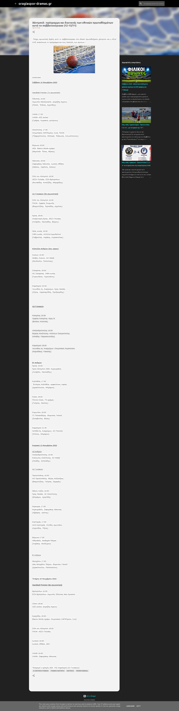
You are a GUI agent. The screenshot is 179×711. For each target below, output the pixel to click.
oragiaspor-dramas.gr (35, 3)
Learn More (130, 706)
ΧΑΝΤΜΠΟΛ (70, 670)
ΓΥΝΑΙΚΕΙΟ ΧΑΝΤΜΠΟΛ (57, 670)
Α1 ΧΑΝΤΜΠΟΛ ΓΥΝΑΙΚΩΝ (40, 670)
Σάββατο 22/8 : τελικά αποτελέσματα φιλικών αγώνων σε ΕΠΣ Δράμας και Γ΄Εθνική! (135, 87)
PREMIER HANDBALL (82, 670)
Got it (138, 706)
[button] (33, 32)
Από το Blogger (91, 696)
